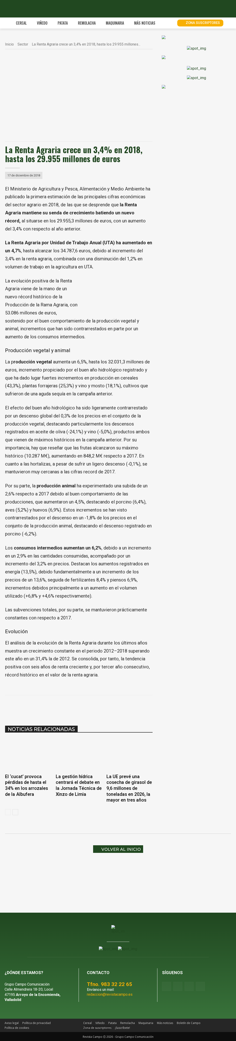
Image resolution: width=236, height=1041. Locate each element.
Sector (23, 44)
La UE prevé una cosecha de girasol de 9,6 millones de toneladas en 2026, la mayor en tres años (129, 788)
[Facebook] (50, 706)
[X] (61, 706)
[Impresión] (103, 706)
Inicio (9, 44)
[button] (168, 23)
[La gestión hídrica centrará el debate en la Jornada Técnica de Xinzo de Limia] (79, 755)
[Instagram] (177, 986)
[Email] (93, 706)
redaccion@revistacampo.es (110, 994)
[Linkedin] (82, 706)
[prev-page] (8, 812)
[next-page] (15, 812)
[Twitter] (200, 986)
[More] (114, 706)
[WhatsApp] (72, 706)
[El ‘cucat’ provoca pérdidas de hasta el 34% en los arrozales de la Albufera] (28, 755)
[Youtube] (189, 986)
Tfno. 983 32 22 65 (109, 984)
